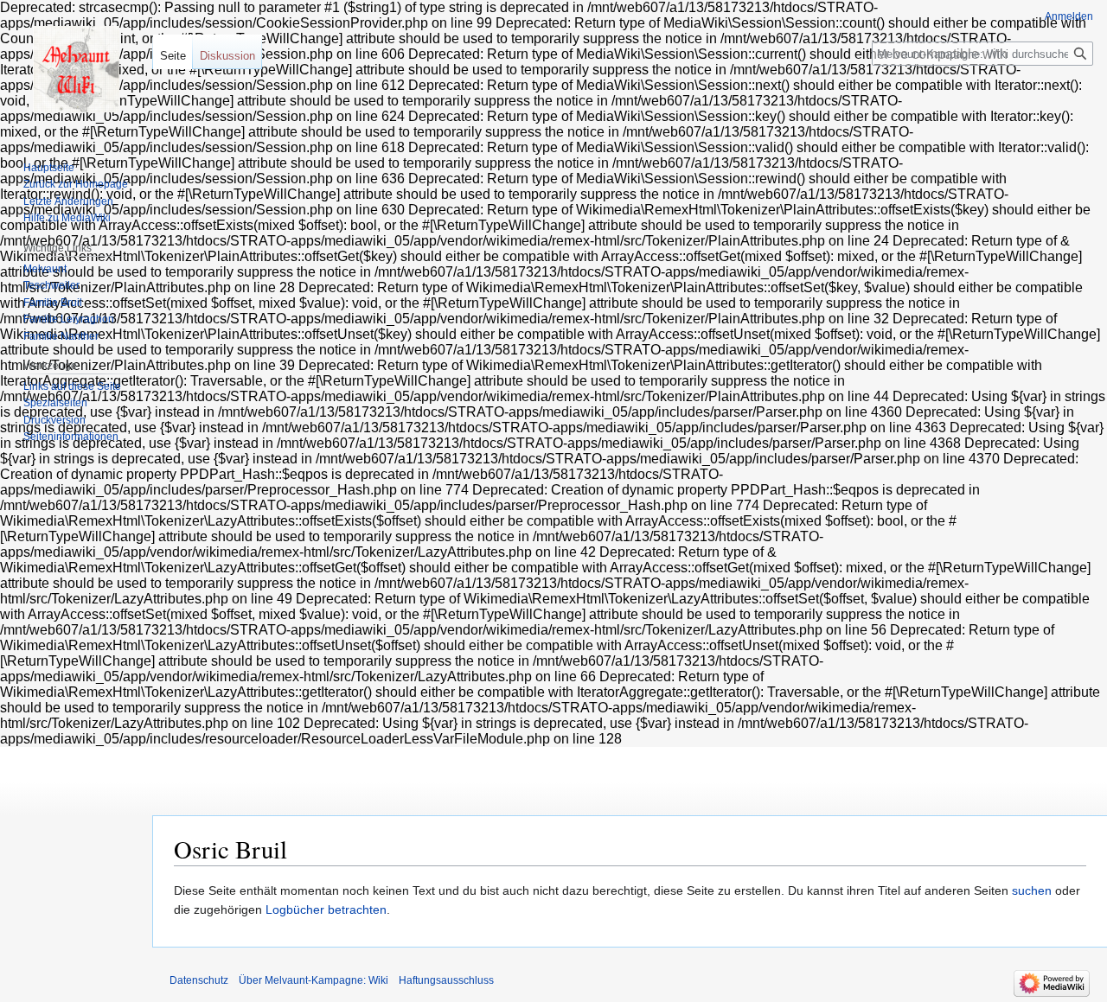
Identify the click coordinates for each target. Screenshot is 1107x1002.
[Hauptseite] (76, 69)
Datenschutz (199, 980)
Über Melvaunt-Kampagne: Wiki (313, 980)
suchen (1032, 890)
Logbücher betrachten (326, 909)
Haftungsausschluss (446, 980)
